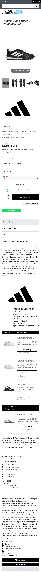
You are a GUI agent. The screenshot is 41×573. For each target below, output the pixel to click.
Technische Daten (9, 228)
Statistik (7, 544)
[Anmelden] (2, 1)
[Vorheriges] (3, 54)
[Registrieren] (6, 1)
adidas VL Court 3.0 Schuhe (25, 414)
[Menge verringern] (8, 198)
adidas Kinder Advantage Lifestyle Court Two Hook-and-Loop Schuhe (26, 339)
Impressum (33, 531)
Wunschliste (7, 126)
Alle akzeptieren (20, 560)
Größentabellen (20, 185)
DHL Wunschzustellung (13, 548)
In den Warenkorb (25, 197)
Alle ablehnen (20, 564)
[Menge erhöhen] (8, 195)
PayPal (7, 551)
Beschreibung (8, 222)
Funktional (8, 553)
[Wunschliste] (30, 1)
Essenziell (8, 542)
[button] (30, 204)
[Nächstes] (37, 54)
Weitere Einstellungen (9, 555)
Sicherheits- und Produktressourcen (15, 241)
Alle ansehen (9, 409)
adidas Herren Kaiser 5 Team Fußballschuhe (25, 383)
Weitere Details (8, 235)
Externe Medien (10, 546)
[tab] (20, 222)
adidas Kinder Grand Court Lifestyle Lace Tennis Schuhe (25, 361)
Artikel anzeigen (27, 350)
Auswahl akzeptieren (20, 569)
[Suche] (36, 6)
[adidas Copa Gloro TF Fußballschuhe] (7, 83)
